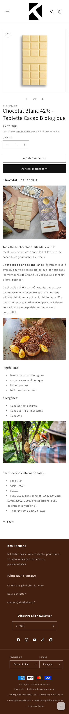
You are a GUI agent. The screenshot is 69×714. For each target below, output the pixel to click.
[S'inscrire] (53, 625)
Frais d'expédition (24, 131)
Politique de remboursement (41, 689)
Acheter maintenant (34, 168)
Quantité (7, 137)
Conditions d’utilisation (51, 694)
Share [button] (10, 521)
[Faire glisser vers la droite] (43, 99)
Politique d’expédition (20, 700)
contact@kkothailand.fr (21, 602)
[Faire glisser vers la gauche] (26, 99)
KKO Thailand (32, 684)
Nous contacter (16, 593)
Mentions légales (36, 706)
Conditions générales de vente (25, 585)
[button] (7, 12)
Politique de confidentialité (22, 694)
